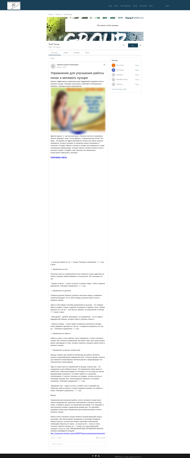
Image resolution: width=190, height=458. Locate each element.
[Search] (123, 45)
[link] (54, 53)
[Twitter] (96, 456)
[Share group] (140, 45)
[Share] (104, 65)
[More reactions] (59, 437)
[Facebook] (93, 456)
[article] (78, 255)
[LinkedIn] (99, 456)
